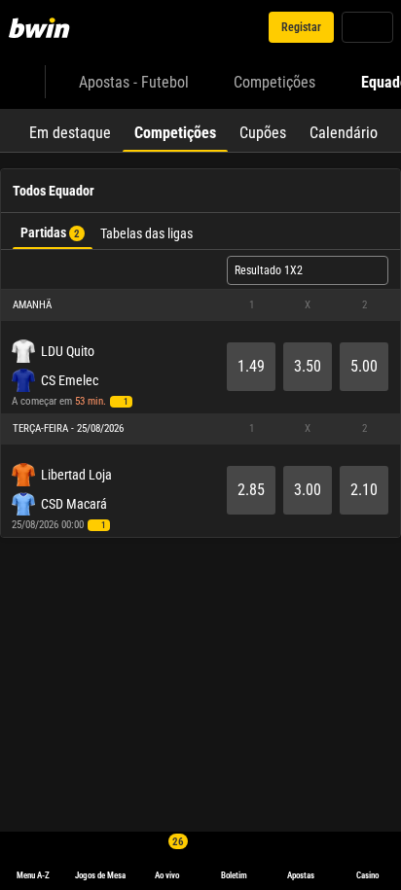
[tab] (70, 130)
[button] (200, 305)
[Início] (43, 27)
